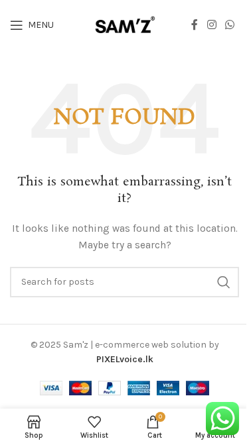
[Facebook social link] (195, 25)
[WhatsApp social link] (230, 25)
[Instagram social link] (211, 25)
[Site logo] (125, 24)
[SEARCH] (223, 282)
